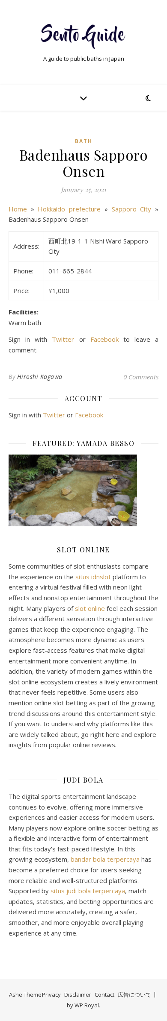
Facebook (104, 339)
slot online (90, 608)
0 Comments (140, 377)
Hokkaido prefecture (69, 209)
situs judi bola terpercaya (88, 890)
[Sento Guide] (83, 35)
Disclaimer (77, 994)
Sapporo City (132, 209)
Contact (104, 994)
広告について (134, 994)
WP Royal (87, 1005)
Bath (83, 141)
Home (18, 209)
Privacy (51, 994)
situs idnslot (93, 576)
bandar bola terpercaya (105, 859)
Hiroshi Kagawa (40, 377)
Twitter (63, 339)
